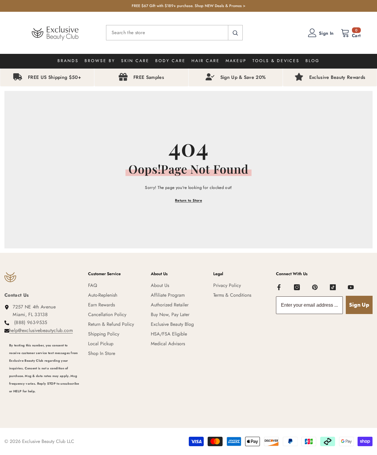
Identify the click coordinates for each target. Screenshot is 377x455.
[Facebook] (279, 287)
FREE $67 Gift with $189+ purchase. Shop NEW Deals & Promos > (188, 6)
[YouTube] (351, 287)
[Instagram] (297, 287)
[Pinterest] (315, 287)
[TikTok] (333, 287)
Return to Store (188, 200)
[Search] (174, 32)
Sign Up (359, 304)
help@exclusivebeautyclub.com (41, 330)
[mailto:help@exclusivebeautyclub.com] (44, 399)
